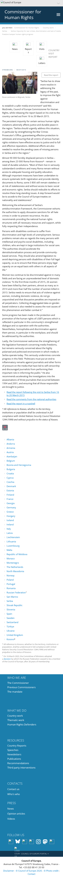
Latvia (10, 532)
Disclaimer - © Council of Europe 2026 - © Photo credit (31, 870)
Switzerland (12, 622)
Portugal (11, 583)
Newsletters (14, 754)
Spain (9, 613)
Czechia (10, 481)
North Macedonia (15, 571)
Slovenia (11, 609)
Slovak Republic (14, 605)
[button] (31, 3)
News (10, 808)
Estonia (10, 490)
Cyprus (10, 477)
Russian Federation (16, 592)
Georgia (11, 503)
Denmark (11, 486)
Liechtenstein (13, 537)
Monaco (11, 558)
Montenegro (13, 562)
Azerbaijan (12, 456)
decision (7, 659)
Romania (11, 588)
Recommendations (18, 763)
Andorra (11, 443)
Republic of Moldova (17, 554)
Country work (15, 715)
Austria (10, 452)
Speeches (12, 750)
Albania (10, 439)
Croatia (10, 473)
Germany (11, 507)
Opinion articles (16, 813)
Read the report (51, 75)
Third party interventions (21, 767)
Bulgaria (11, 469)
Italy (9, 528)
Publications (14, 758)
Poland (10, 579)
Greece (10, 511)
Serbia (10, 601)
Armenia (11, 447)
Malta (9, 549)
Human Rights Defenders (21, 724)
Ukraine (11, 630)
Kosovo (10, 639)
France (10, 498)
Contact (31, 873)
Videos (11, 818)
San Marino (12, 596)
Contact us (13, 789)
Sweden (11, 618)
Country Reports (16, 745)
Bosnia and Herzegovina (19, 464)
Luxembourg (13, 545)
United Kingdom (15, 635)
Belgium (11, 460)
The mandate (14, 691)
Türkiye (10, 626)
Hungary (11, 515)
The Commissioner (18, 683)
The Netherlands (15, 566)
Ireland (10, 524)
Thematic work (15, 720)
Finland (10, 494)
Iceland (10, 520)
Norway (11, 575)
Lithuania (11, 541)
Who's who (13, 794)
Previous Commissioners (21, 687)
